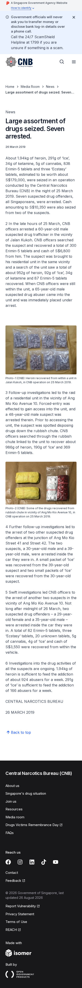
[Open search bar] (61, 61)
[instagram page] (20, 862)
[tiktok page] (43, 862)
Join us (10, 801)
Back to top (21, 732)
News (50, 86)
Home (9, 86)
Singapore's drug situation (25, 793)
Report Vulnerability (20, 906)
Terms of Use (16, 922)
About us (12, 786)
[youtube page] (55, 862)
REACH (11, 930)
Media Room (30, 86)
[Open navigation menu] (73, 61)
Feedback (13, 880)
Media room (14, 817)
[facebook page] (8, 862)
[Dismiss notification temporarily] (73, 17)
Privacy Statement (19, 914)
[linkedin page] (32, 862)
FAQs (9, 833)
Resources (14, 809)
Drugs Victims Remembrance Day (32, 825)
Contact (11, 872)
